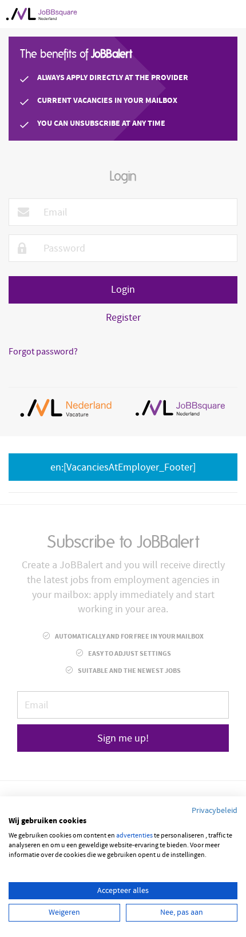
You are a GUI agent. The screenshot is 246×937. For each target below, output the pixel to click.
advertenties (134, 835)
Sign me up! (123, 738)
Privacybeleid (214, 811)
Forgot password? (43, 351)
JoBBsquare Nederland (180, 408)
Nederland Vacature (66, 408)
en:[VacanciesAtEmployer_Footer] (123, 467)
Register (123, 317)
